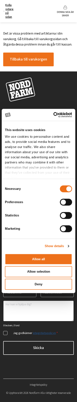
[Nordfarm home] (38, 11)
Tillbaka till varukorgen (28, 59)
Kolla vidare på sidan (9, 11)
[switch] (66, 202)
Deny (38, 284)
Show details (54, 246)
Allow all (38, 259)
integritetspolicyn (44, 333)
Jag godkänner (35, 333)
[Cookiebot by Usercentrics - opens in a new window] (54, 115)
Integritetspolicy (38, 385)
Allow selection (38, 272)
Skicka (38, 348)
